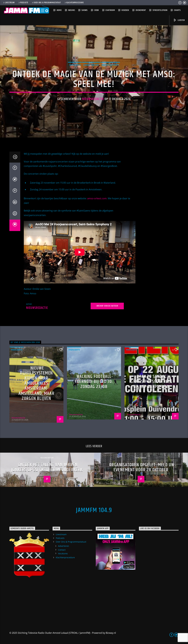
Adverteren (63, 546)
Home (59, 10)
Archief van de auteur (107, 306)
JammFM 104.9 (94, 510)
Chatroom (110, 10)
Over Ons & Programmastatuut (47, 2)
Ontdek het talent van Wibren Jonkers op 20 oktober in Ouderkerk (47, 467)
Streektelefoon (160, 10)
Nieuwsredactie (93, 99)
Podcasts (24, 2)
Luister (181, 20)
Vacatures (63, 553)
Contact (62, 549)
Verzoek (125, 10)
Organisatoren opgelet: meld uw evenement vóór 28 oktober (141, 467)
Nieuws (71, 10)
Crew (96, 10)
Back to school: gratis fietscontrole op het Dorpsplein (151, 381)
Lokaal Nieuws (91, 65)
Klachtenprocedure (75, 2)
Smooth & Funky (110, 65)
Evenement (141, 10)
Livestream (10, 2)
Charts (177, 10)
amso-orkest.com (97, 198)
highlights (75, 65)
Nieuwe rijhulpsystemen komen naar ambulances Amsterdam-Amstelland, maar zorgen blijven (36, 383)
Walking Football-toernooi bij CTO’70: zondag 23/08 (94, 381)
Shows (85, 10)
